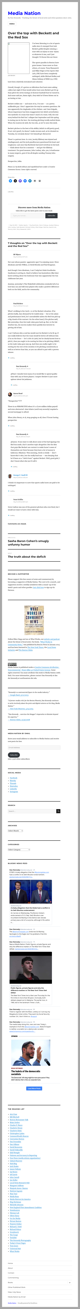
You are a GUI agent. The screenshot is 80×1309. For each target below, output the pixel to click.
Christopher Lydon (17, 1133)
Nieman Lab (14, 1213)
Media (21, 225)
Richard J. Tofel (16, 1227)
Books (10, 1282)
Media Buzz (14, 1196)
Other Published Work (16, 1287)
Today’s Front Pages (18, 1243)
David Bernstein (16, 1147)
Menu (12, 24)
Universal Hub (15, 1249)
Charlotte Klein (16, 1131)
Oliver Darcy (14, 1216)
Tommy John (12, 229)
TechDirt (13, 1238)
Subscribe (51, 216)
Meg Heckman (15, 1202)
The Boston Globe (26, 650)
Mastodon (14, 786)
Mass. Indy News (14, 1292)
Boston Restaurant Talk (19, 1120)
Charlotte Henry (16, 1128)
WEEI (29, 229)
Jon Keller (13, 1180)
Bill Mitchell (14, 1117)
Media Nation (24, 13)
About (10, 1268)
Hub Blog (13, 1164)
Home (10, 1263)
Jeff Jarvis (13, 1175)
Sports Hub (52, 227)
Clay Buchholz (33, 225)
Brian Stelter (15, 1122)
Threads (13, 783)
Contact (11, 1273)
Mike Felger (39, 227)
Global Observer (16, 1161)
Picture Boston (15, 1221)
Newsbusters (15, 1210)
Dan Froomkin (15, 1142)
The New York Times (35, 647)
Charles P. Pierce (16, 1125)
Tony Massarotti (22, 229)
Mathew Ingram (16, 1191)
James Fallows (15, 1169)
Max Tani (13, 1194)
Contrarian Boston (17, 1139)
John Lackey (12, 227)
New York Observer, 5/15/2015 (21, 709)
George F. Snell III (20, 475)
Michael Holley (30, 227)
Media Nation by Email (16, 1297)
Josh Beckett (20, 227)
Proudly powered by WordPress (27, 1303)
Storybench (14, 1232)
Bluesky (13, 781)
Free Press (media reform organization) (25, 1158)
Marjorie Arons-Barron (19, 1188)
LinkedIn (13, 789)
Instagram (14, 792)
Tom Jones (14, 1246)
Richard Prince (15, 1229)
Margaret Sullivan (17, 1186)
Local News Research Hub (20, 1183)
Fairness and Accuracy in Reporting (23, 1155)
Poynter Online (16, 1224)
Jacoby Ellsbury (54, 225)
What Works (14, 1251)
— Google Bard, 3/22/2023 (18, 695)
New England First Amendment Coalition (26, 1207)
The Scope (14, 1235)
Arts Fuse (13, 1114)
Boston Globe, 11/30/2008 (20, 720)
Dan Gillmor (14, 1144)
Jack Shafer (14, 1166)
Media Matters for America (20, 1199)
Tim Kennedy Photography (20, 1240)
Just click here (38, 587)
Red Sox (45, 227)
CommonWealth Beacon (19, 1136)
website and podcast (52, 639)
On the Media (15, 1218)
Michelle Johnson (16, 1205)
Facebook (13, 778)
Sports (26, 225)
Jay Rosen (13, 1172)
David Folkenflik (16, 1150)
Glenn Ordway (43, 225)
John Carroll (14, 1177)
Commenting (13, 1278)
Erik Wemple (15, 1153)
